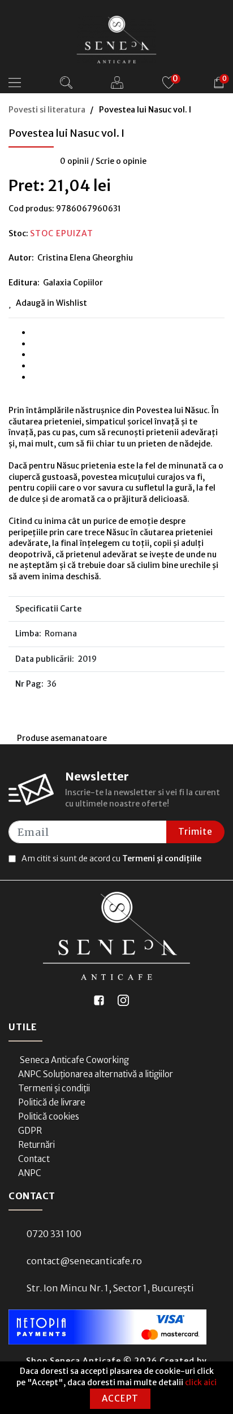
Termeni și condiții (54, 1088)
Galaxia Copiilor (73, 282)
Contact (34, 1158)
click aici (201, 1382)
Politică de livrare (51, 1102)
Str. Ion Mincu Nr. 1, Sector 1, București (110, 1288)
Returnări (36, 1144)
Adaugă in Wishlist (51, 303)
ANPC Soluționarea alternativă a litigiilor (95, 1074)
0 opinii (74, 161)
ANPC (29, 1173)
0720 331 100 (54, 1233)
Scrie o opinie (121, 161)
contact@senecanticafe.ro (84, 1260)
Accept (120, 1398)
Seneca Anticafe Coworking (73, 1060)
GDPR (30, 1130)
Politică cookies (48, 1116)
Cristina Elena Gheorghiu (85, 258)
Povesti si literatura (46, 110)
